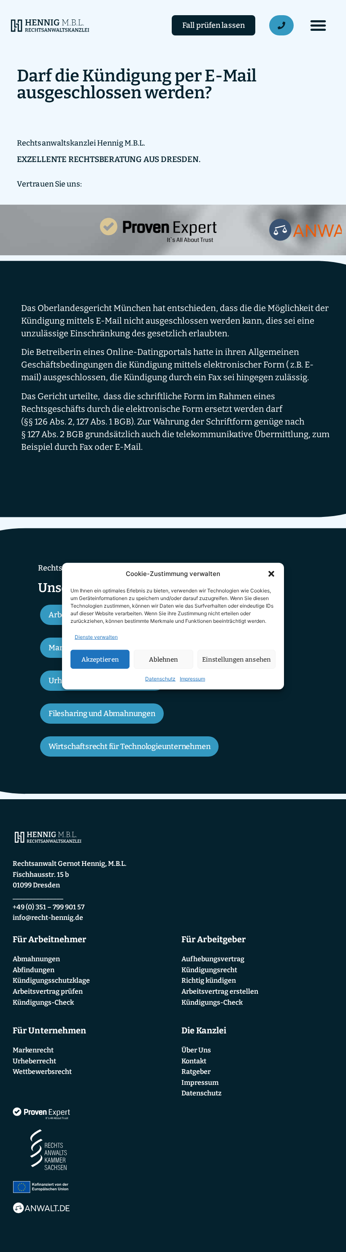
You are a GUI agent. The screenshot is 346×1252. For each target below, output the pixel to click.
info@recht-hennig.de (48, 918)
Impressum (192, 679)
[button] (271, 574)
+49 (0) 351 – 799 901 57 (48, 907)
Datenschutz (160, 679)
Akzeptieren (100, 659)
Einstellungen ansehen (236, 659)
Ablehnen (163, 659)
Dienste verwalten (96, 637)
